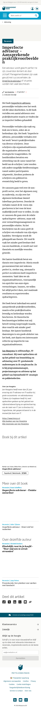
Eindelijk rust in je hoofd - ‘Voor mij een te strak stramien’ (17, 549)
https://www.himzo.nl (11, 418)
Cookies (12, 684)
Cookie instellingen (24, 684)
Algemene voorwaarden (12, 681)
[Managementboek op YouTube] (20, 700)
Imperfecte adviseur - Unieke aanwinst (19, 491)
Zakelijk (6, 629)
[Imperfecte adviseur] (10, 451)
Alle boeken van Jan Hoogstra (14, 421)
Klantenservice (9, 624)
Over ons (28, 691)
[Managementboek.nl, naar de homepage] (9, 10)
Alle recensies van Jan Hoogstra (15, 424)
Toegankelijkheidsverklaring (19, 688)
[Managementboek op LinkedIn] (15, 700)
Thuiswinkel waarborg (20, 678)
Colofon (26, 681)
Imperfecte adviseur (11, 80)
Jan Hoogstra (9, 92)
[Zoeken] (36, 15)
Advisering (7, 22)
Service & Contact (16, 691)
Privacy (33, 681)
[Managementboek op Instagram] (26, 700)
